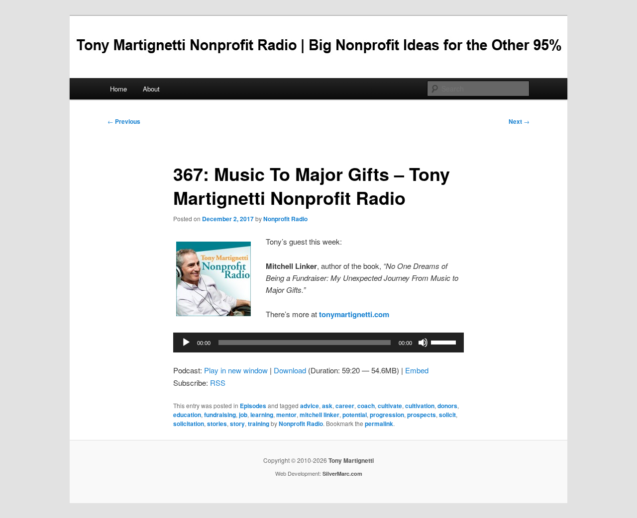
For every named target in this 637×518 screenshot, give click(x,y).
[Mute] (423, 342)
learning (261, 414)
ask (327, 405)
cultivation (419, 405)
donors (447, 405)
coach (366, 405)
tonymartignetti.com (354, 314)
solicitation (188, 423)
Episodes (253, 405)
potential (354, 414)
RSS (217, 382)
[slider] (445, 341)
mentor (286, 414)
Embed (416, 370)
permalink (379, 423)
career (344, 405)
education (187, 414)
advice (309, 405)
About (151, 88)
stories (217, 423)
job (243, 414)
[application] (318, 342)
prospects (421, 414)
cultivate (390, 405)
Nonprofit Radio (285, 218)
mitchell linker (319, 414)
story (237, 423)
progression (387, 414)
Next (519, 121)
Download (290, 370)
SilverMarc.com (342, 473)
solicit (447, 414)
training (258, 423)
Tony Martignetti (351, 460)
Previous (123, 121)
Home (118, 88)
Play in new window (236, 370)
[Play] (186, 342)
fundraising (220, 414)
